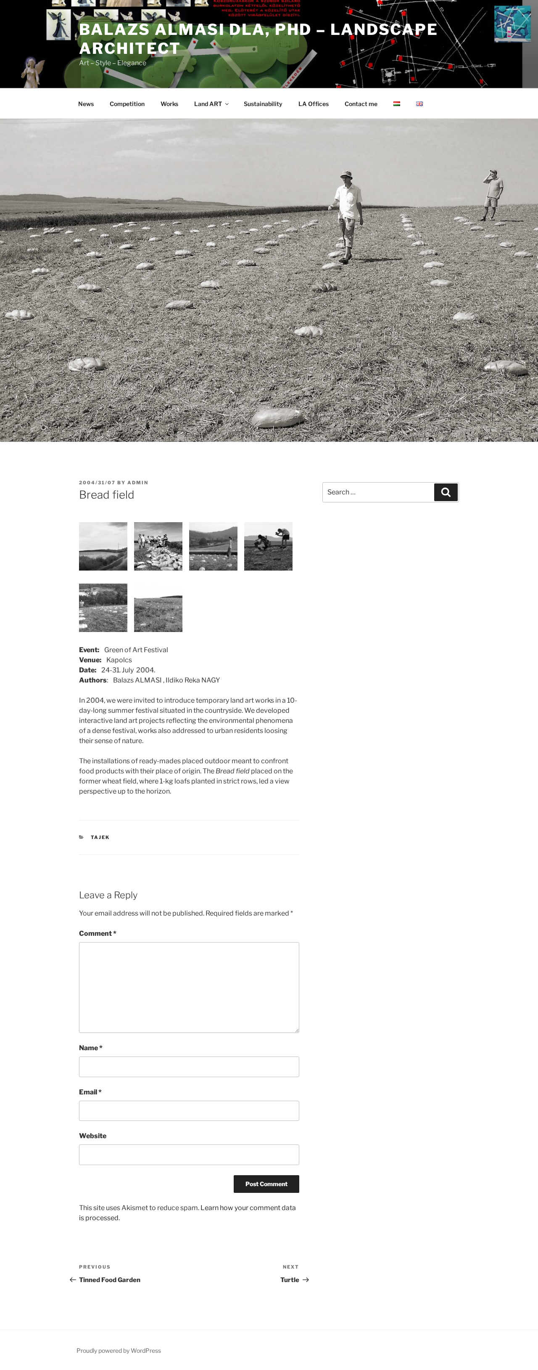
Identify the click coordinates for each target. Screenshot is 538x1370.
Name (91, 1048)
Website (92, 1136)
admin (137, 483)
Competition (127, 103)
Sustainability (263, 103)
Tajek (100, 837)
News (86, 103)
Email (90, 1092)
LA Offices (313, 103)
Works (169, 103)
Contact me (361, 103)
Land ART (208, 103)
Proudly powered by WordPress (118, 1350)
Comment (97, 933)
